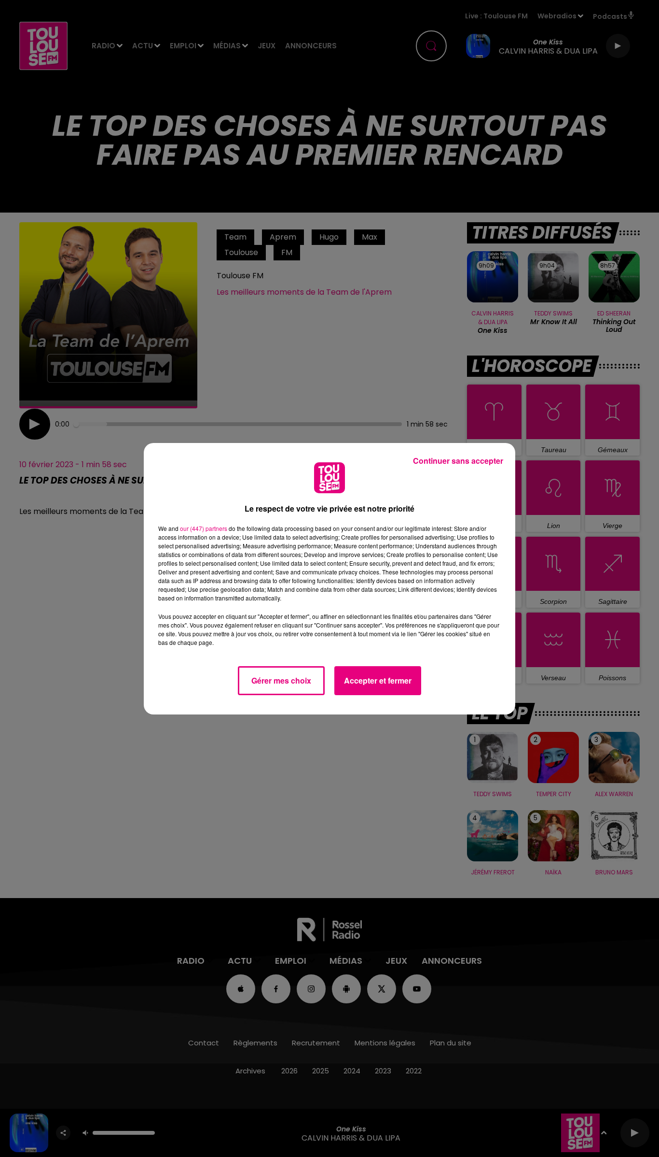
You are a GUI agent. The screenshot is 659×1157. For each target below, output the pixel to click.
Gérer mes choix (281, 680)
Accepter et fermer (378, 680)
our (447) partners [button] (203, 528)
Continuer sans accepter (458, 460)
